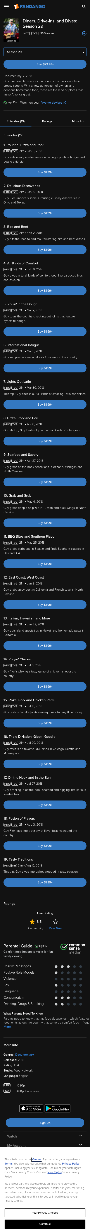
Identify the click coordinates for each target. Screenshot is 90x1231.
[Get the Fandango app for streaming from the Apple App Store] (31, 1109)
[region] (45, 1189)
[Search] (84, 6)
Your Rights (55, 1172)
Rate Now (55, 928)
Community (35, 928)
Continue (45, 1224)
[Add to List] (84, 33)
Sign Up (45, 1123)
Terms (8, 1163)
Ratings (47, 121)
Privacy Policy (71, 1163)
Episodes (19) (16, 121)
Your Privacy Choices (45, 1213)
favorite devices (51, 102)
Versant (37, 1159)
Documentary (24, 1055)
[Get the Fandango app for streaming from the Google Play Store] (57, 1109)
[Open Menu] (6, 6)
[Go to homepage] (30, 6)
